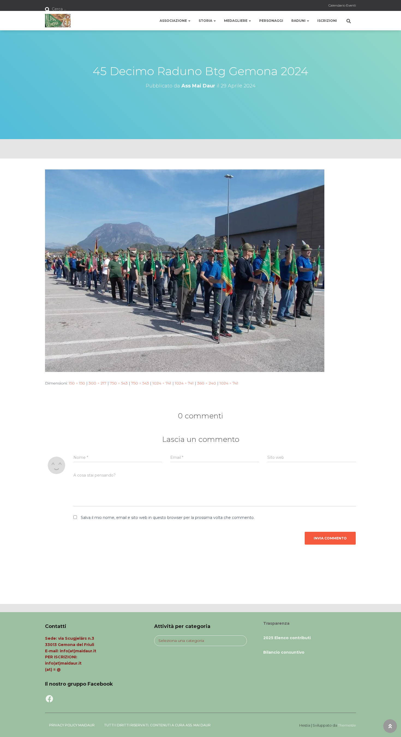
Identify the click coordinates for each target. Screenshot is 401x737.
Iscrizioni (327, 21)
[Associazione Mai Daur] (58, 21)
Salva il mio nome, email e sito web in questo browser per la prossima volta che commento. (168, 517)
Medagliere (236, 21)
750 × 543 (119, 383)
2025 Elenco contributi (287, 637)
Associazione (174, 21)
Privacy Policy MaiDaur (72, 725)
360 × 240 (206, 383)
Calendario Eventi (342, 5)
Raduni (298, 21)
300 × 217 (97, 383)
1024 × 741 (161, 383)
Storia (206, 21)
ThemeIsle (347, 725)
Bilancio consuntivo (283, 652)
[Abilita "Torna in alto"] (390, 726)
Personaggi (271, 21)
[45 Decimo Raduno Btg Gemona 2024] (184, 270)
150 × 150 (77, 383)
